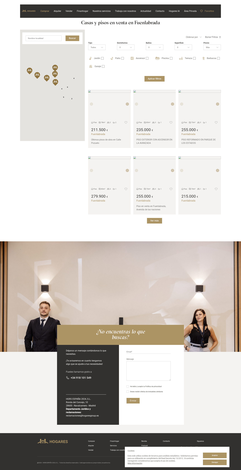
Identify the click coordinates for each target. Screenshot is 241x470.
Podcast (144, 446)
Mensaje (130, 359)
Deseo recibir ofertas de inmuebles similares (146, 391)
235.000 (143, 129)
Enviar (133, 400)
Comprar (91, 441)
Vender (90, 450)
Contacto (166, 441)
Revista (144, 441)
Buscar (72, 38)
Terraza (188, 58)
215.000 (188, 196)
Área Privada (190, 11)
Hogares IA (174, 11)
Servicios (113, 446)
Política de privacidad (153, 386)
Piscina (165, 58)
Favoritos (209, 11)
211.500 (98, 129)
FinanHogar (114, 441)
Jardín (97, 58)
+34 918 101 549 (81, 377)
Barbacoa (211, 58)
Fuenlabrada (98, 134)
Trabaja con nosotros (118, 450)
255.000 (188, 129)
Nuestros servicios (102, 11)
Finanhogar (82, 11)
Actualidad (145, 11)
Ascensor (140, 58)
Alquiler (91, 446)
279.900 (98, 196)
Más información (135, 463)
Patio (117, 58)
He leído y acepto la (146, 386)
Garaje (98, 66)
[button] (55, 82)
